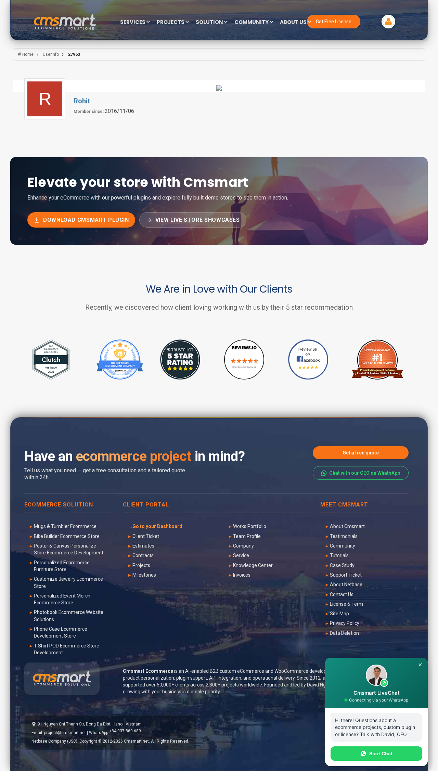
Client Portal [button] (146, 505)
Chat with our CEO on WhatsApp (364, 473)
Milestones (144, 575)
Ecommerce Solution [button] (58, 505)
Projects (141, 565)
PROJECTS (171, 22)
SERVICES (133, 22)
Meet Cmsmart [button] (344, 505)
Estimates (143, 546)
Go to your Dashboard (157, 526)
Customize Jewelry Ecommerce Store (68, 582)
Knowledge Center (253, 565)
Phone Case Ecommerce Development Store (60, 632)
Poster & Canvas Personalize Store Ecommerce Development (68, 549)
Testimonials (344, 536)
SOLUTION (210, 22)
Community (342, 546)
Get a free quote (361, 452)
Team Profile (247, 536)
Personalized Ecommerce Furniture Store (62, 566)
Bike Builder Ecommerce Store (67, 536)
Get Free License (333, 21)
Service (241, 555)
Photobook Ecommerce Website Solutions (68, 615)
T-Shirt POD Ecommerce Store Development (66, 649)
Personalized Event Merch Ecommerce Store (62, 599)
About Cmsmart (347, 526)
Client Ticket (145, 536)
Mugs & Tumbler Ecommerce (65, 526)
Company (243, 546)
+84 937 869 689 (125, 731)
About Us (294, 22)
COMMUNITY (252, 22)
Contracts (143, 555)
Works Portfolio (249, 526)
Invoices (241, 575)
